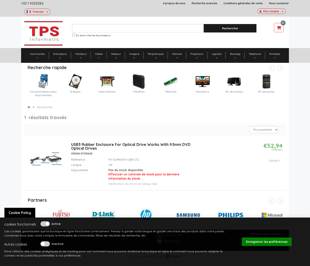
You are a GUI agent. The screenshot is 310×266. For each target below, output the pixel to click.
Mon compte (271, 11)
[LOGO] (43, 33)
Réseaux (116, 53)
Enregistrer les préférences (266, 242)
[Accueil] (28, 107)
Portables (274, 53)
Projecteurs (196, 53)
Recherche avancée (204, 3)
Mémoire (177, 53)
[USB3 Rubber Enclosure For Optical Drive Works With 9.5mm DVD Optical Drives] (46, 161)
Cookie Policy (20, 213)
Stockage (235, 53)
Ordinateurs (60, 53)
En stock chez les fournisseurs (93, 35)
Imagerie (134, 53)
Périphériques (156, 53)
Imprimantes (37, 53)
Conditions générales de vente (243, 3)
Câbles (99, 53)
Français (38, 11)
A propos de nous (174, 3)
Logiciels (216, 53)
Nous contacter (279, 3)
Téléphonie (255, 53)
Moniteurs (81, 53)
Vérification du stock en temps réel (132, 184)
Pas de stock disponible (143, 174)
